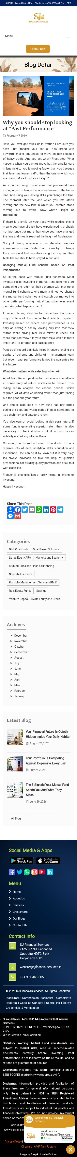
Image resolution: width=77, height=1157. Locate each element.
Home (17, 892)
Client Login (38, 49)
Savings (41, 590)
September (21, 652)
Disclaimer (12, 998)
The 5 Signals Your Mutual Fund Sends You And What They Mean (47, 790)
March (18, 685)
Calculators (20, 912)
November (20, 641)
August (18, 657)
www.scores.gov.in (15, 1129)
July (17, 663)
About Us (19, 898)
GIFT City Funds (18, 549)
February (19, 690)
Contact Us (20, 925)
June (17, 668)
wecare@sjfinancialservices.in (40, 967)
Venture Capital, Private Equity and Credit (34, 599)
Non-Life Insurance (21, 574)
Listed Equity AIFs (20, 557)
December (20, 635)
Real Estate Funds (20, 590)
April (17, 679)
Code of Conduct (31, 1003)
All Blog (16, 818)
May (17, 674)
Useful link (53, 1003)
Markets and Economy (50, 557)
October (19, 646)
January (19, 696)
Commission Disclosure (37, 998)
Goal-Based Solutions (46, 549)
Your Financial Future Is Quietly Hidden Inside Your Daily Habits (47, 734)
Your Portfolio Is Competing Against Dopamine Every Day (46, 760)
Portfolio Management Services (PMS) (33, 582)
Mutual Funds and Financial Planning (31, 565)
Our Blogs (19, 918)
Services (18, 905)
